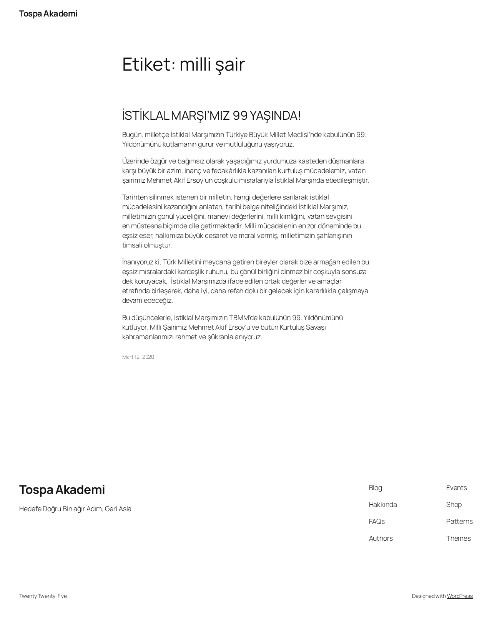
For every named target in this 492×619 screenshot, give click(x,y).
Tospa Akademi (48, 13)
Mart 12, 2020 (138, 356)
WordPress (460, 595)
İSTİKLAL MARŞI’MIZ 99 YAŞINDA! (211, 115)
